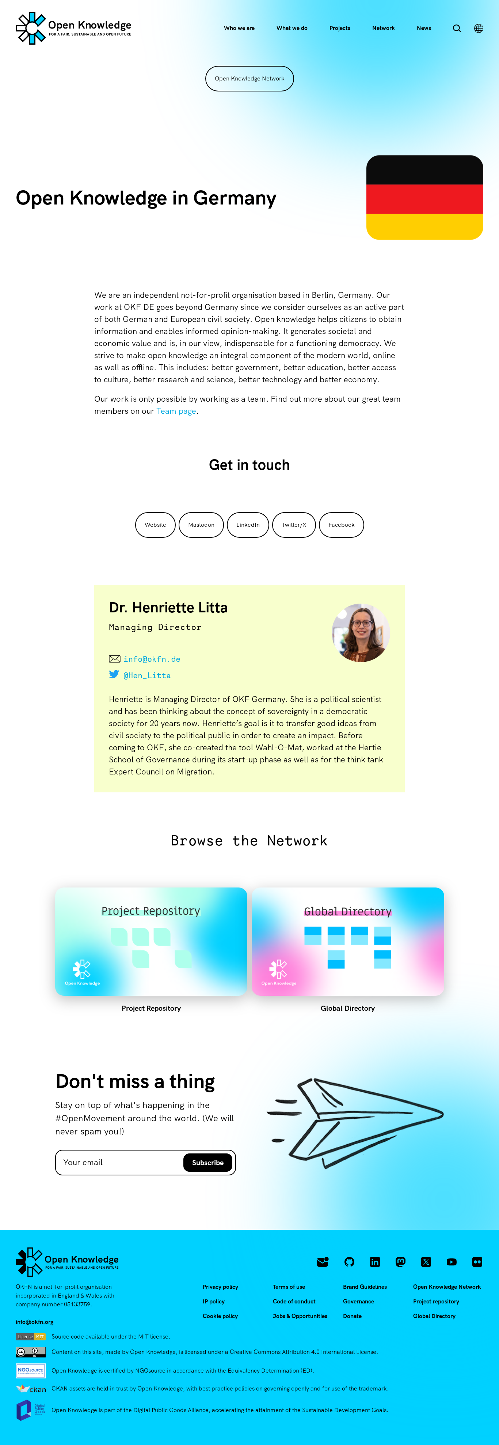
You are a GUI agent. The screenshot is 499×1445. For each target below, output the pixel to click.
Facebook (341, 525)
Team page (176, 411)
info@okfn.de (151, 659)
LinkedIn (248, 525)
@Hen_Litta (147, 675)
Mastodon (201, 525)
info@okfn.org (34, 1322)
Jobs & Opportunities (300, 1316)
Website (155, 525)
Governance (358, 1301)
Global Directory (434, 1316)
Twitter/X (294, 525)
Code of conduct (294, 1301)
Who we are (239, 28)
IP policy (214, 1301)
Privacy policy (220, 1287)
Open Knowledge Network (250, 78)
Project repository (436, 1301)
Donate (352, 1316)
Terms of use (289, 1287)
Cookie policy (220, 1316)
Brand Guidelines (365, 1287)
